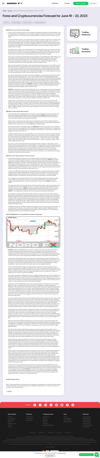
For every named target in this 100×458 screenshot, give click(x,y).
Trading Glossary (87, 418)
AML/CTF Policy (68, 432)
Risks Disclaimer (42, 432)
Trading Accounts (86, 50)
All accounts (46, 416)
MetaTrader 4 (29, 418)
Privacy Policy (59, 432)
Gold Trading (86, 427)
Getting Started (86, 423)
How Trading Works (87, 425)
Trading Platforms (86, 33)
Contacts (10, 427)
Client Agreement (32, 432)
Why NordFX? (11, 420)
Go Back (9, 391)
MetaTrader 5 (29, 420)
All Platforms (29, 416)
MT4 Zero (45, 423)
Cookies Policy (62, 453)
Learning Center (87, 416)
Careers (10, 425)
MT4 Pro (45, 422)
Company (10, 416)
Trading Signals (16, 22)
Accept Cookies (50, 455)
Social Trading (27, 22)
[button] (3, 3)
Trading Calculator (39, 22)
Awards (9, 422)
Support (55, 3)
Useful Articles (86, 422)
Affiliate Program (12, 423)
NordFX (4, 10)
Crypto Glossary (87, 420)
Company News (12, 418)
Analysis (10, 10)
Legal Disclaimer (51, 432)
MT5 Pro (45, 418)
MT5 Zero (45, 420)
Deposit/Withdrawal (48, 425)
